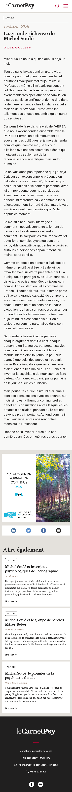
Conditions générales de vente (36, 750)
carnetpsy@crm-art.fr (47, 764)
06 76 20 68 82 (38, 771)
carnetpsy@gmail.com (38, 757)
